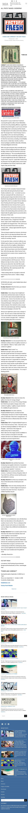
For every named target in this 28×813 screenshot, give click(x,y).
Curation (2, 791)
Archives (3, 794)
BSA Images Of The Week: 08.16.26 (7, 642)
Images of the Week (5, 786)
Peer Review (3, 789)
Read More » (23, 613)
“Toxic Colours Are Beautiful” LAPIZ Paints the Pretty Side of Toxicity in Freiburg (20, 731)
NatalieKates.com (5, 582)
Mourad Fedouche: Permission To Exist (8, 706)
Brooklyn (10, 40)
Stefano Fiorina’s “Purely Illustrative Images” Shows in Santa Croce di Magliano (20, 742)
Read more (14, 588)
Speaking (3, 797)
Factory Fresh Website (7, 585)
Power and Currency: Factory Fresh (14, 36)
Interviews (3, 783)
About (2, 781)
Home (2, 778)
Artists (7, 40)
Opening (21, 40)
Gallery (14, 40)
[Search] (25, 716)
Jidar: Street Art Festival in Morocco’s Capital (9, 658)
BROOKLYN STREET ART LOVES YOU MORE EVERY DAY (15, 4)
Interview (18, 40)
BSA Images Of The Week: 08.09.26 (7, 690)
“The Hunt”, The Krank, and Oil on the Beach (9, 673)
